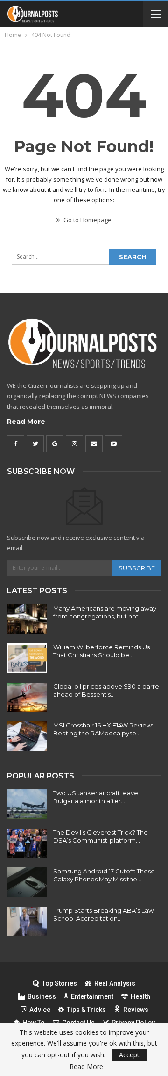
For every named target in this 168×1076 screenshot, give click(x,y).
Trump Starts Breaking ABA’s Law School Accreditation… (103, 914)
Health (140, 996)
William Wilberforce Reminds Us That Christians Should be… (101, 651)
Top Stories (59, 983)
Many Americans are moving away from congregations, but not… (104, 612)
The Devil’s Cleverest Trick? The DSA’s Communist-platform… (100, 836)
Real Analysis (114, 983)
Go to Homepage (87, 220)
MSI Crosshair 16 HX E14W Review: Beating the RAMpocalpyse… (103, 729)
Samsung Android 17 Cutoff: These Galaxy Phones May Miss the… (104, 875)
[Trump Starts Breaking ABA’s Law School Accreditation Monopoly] (27, 922)
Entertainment (92, 996)
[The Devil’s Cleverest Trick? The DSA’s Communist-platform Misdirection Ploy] (27, 843)
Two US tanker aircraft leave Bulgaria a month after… (95, 797)
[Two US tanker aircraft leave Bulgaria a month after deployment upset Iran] (27, 804)
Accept (129, 1054)
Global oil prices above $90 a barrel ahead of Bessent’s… (107, 690)
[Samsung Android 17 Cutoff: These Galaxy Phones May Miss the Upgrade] (27, 882)
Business (42, 996)
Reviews (135, 1009)
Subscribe (137, 568)
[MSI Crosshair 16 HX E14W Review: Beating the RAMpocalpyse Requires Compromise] (27, 736)
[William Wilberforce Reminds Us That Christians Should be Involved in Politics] (27, 658)
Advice (39, 1009)
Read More (26, 421)
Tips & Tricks (86, 1009)
